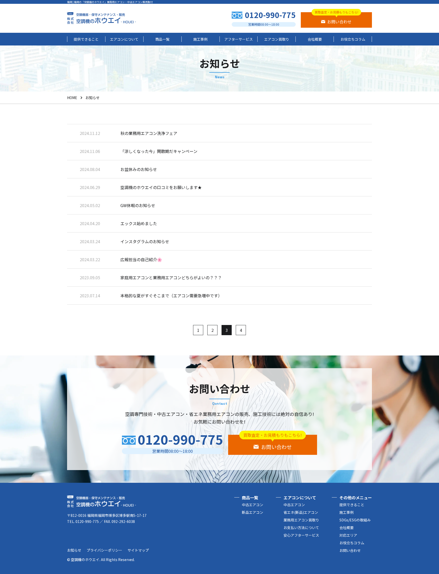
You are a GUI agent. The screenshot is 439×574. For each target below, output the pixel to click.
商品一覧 (162, 39)
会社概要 (315, 39)
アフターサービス (238, 39)
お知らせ (74, 550)
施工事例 (200, 39)
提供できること (86, 39)
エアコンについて (124, 39)
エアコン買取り (276, 39)
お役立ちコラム (352, 39)
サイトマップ (138, 550)
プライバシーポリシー (104, 550)
